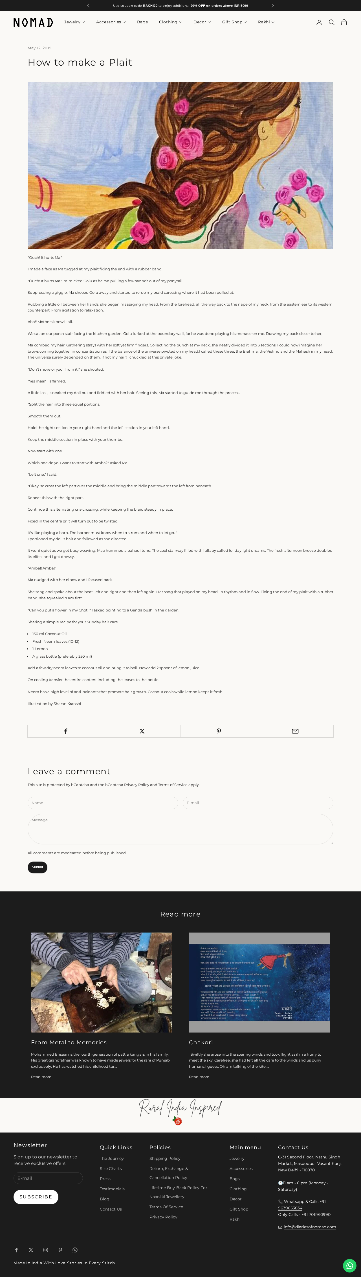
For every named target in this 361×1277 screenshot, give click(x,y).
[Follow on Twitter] (31, 1250)
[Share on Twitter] (142, 731)
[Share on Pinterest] (219, 731)
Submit (37, 867)
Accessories (108, 22)
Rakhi (264, 22)
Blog (104, 1199)
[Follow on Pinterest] (60, 1250)
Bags (142, 22)
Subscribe (35, 1197)
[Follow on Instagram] (46, 1250)
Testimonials (112, 1188)
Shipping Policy (164, 1158)
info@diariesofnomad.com (310, 1226)
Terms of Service (173, 784)
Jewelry (72, 22)
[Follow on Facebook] (16, 1250)
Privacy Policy (136, 784)
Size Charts (111, 1168)
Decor (199, 22)
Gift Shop (232, 22)
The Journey (112, 1158)
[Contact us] (349, 1265)
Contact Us (111, 1209)
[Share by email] (295, 731)
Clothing (168, 22)
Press (105, 1178)
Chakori (201, 1042)
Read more (41, 1076)
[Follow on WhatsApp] (75, 1250)
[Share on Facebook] (66, 731)
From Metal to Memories (69, 1042)
